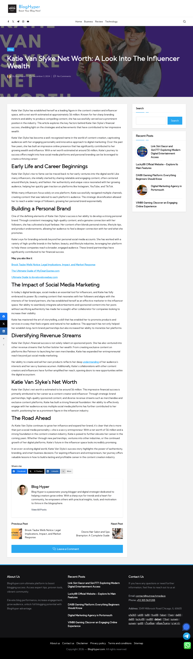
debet (158, 619)
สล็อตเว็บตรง (163, 623)
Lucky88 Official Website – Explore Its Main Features (157, 166)
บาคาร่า (176, 623)
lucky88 (140, 619)
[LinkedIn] (3, 331)
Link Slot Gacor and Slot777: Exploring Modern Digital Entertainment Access (165, 152)
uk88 (140, 614)
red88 (149, 619)
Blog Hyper (40, 486)
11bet (166, 619)
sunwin (174, 619)
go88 (140, 623)
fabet (163, 614)
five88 (154, 614)
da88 (178, 614)
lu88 (147, 614)
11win (171, 614)
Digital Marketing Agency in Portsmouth (166, 188)
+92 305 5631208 (146, 600)
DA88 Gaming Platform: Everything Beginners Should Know (156, 177)
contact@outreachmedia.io (151, 595)
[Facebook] (3, 316)
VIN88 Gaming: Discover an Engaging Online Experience (156, 204)
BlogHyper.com (96, 649)
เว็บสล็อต (150, 623)
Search (140, 108)
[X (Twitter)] (3, 323)
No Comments (64, 76)
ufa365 (132, 614)
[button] (38, 509)
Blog (10, 49)
